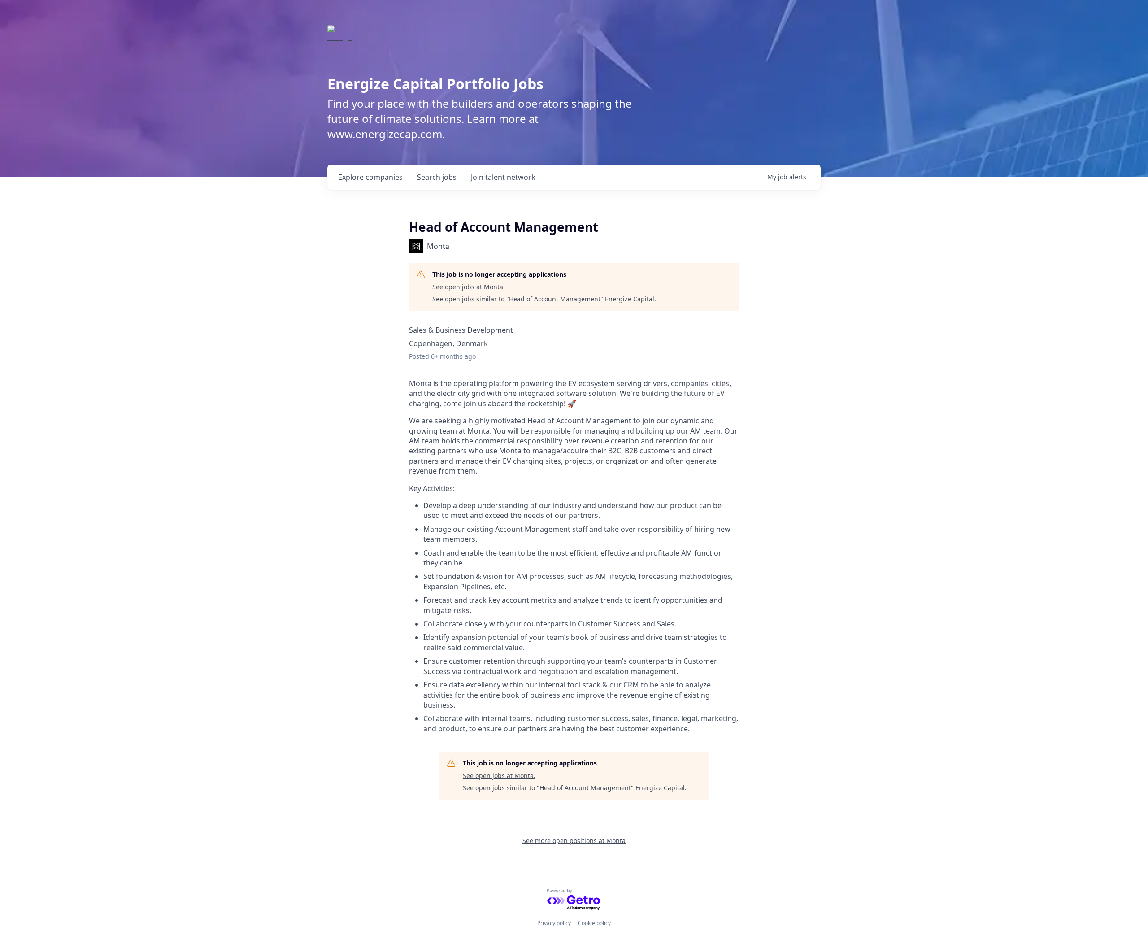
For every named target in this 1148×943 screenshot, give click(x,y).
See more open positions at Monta (574, 840)
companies (370, 177)
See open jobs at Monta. (468, 286)
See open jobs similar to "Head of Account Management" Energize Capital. (544, 299)
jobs (437, 177)
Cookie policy (594, 923)
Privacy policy (554, 923)
